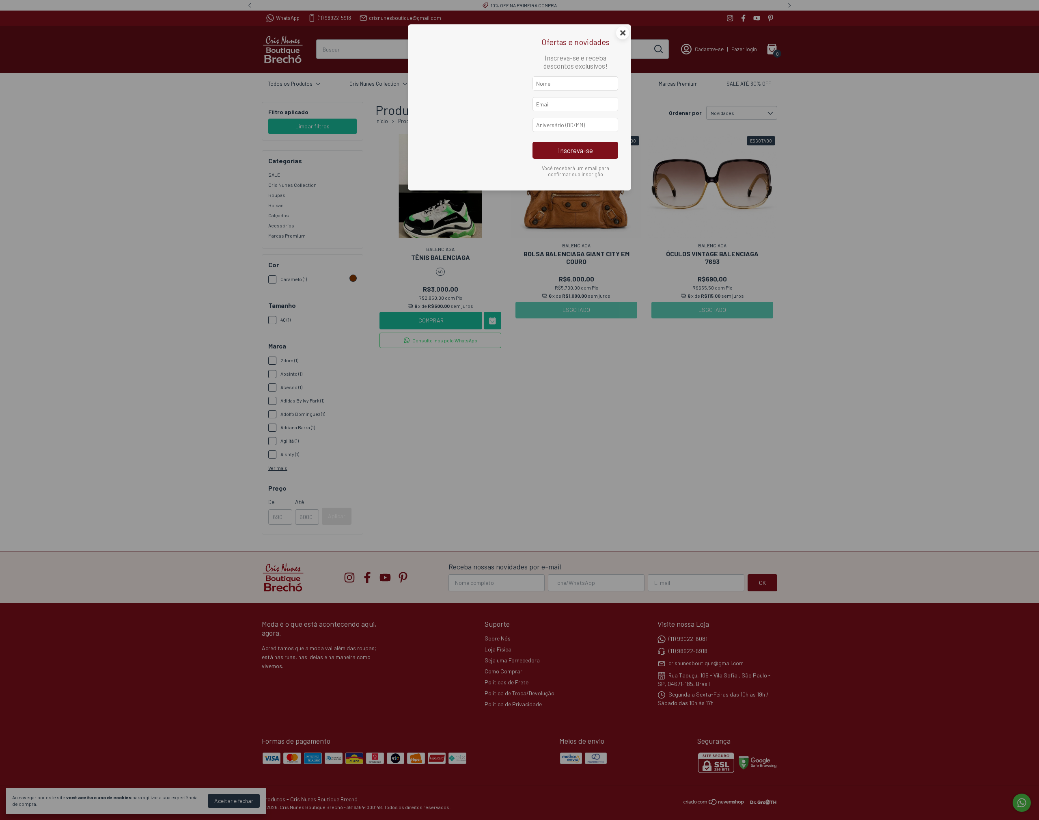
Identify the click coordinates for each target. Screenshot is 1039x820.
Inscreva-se (575, 150)
